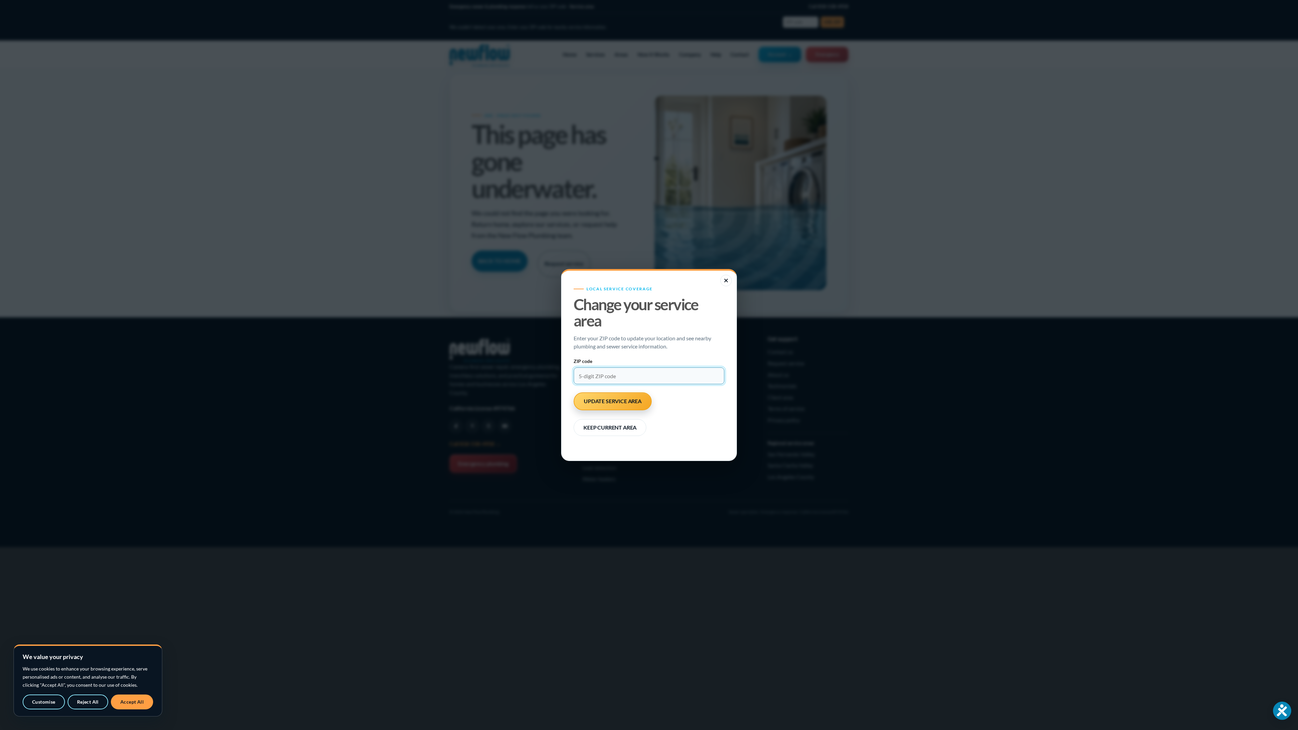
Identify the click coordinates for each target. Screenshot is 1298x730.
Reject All (88, 702)
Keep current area (609, 427)
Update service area (613, 401)
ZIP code (583, 361)
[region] (88, 680)
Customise (43, 702)
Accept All (132, 702)
